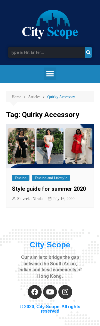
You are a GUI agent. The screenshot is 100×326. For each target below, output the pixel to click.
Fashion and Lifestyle (51, 178)
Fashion (21, 178)
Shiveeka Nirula (29, 199)
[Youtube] (50, 292)
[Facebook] (35, 292)
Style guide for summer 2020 (49, 188)
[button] (50, 73)
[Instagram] (65, 292)
